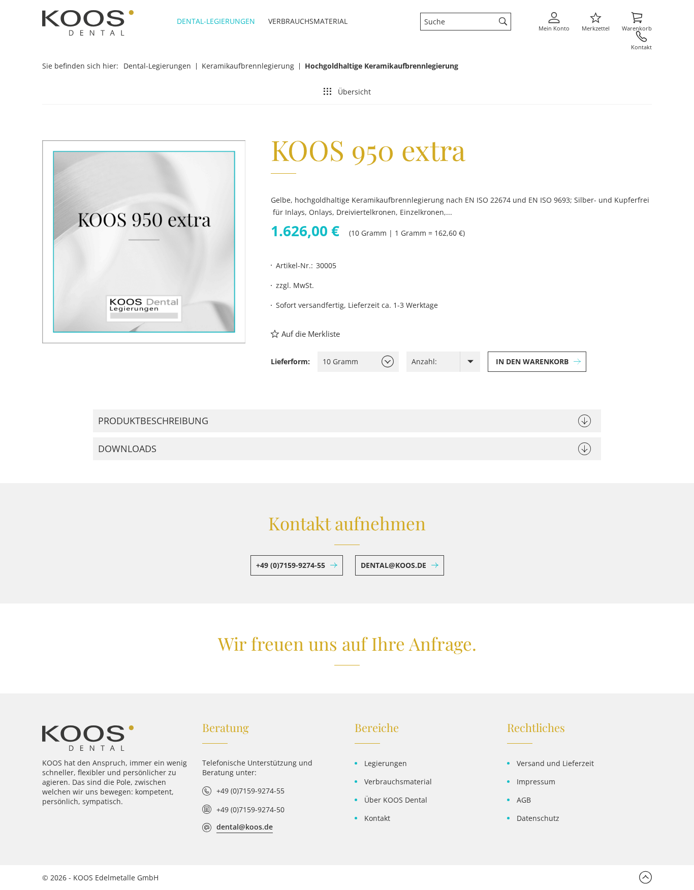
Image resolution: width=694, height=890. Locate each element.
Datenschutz (538, 818)
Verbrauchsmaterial (398, 781)
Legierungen (385, 763)
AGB (524, 800)
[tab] (347, 420)
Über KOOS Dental (395, 800)
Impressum (536, 781)
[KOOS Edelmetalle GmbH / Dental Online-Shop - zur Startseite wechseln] (88, 738)
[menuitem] (220, 21)
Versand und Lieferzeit (555, 763)
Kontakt (377, 818)
